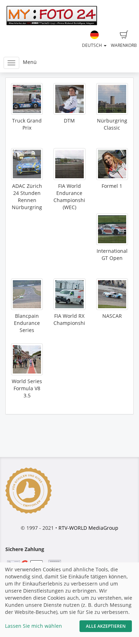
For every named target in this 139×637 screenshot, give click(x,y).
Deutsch (92, 45)
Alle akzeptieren (105, 626)
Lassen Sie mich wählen (33, 625)
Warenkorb (124, 45)
